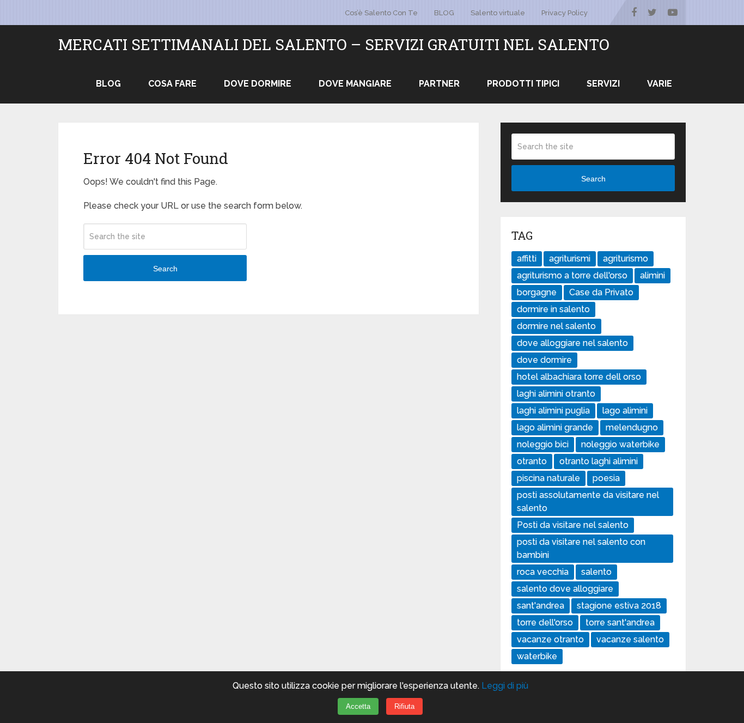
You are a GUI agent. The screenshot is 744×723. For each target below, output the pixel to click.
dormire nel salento (556, 326)
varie (659, 83)
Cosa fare (172, 83)
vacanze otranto (550, 639)
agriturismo (625, 258)
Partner (439, 83)
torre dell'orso (545, 622)
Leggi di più (504, 686)
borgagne (537, 292)
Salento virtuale (498, 13)
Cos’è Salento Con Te (381, 13)
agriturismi (569, 258)
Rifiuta (404, 706)
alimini (652, 275)
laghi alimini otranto (556, 393)
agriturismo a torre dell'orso (572, 275)
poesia (606, 478)
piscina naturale (548, 478)
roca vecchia (543, 572)
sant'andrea (540, 605)
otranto (532, 461)
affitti (526, 258)
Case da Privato (601, 292)
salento (596, 572)
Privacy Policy (564, 13)
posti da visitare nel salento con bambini (581, 548)
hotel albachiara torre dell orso (579, 377)
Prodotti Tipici (523, 83)
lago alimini (625, 410)
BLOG (444, 13)
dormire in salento (553, 309)
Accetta (358, 706)
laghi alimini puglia (553, 410)
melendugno (632, 427)
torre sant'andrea (620, 622)
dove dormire (544, 360)
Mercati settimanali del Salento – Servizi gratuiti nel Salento (333, 44)
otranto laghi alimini (598, 461)
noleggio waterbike (620, 444)
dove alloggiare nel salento (572, 343)
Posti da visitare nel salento (573, 525)
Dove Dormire (257, 83)
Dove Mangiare (355, 83)
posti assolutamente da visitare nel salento (588, 501)
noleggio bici (543, 444)
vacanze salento (630, 639)
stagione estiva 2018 (619, 605)
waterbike (537, 656)
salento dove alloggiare (565, 589)
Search (165, 268)
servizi (603, 83)
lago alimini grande (555, 427)
